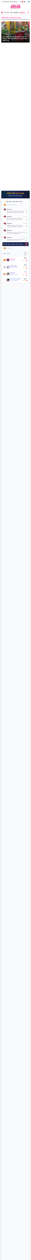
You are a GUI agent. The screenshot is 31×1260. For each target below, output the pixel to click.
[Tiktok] (24, 1)
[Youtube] (22, 1)
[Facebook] (20, 1)
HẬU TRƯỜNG (14, 12)
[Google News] (29, 1)
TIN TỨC (6, 12)
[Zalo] (26, 1)
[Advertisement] (15, 120)
